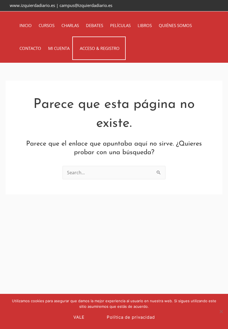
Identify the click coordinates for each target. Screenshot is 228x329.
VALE (79, 317)
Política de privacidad (131, 317)
